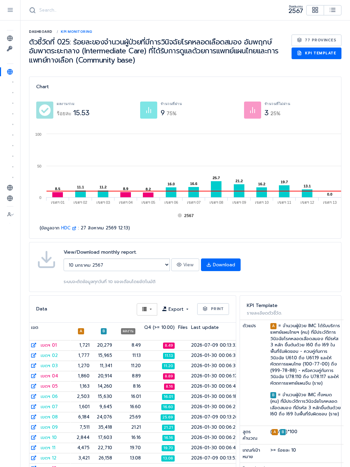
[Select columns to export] (147, 309)
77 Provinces (320, 40)
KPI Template (320, 53)
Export (176, 309)
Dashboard (40, 31)
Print (216, 309)
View (187, 265)
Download (223, 265)
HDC (66, 228)
